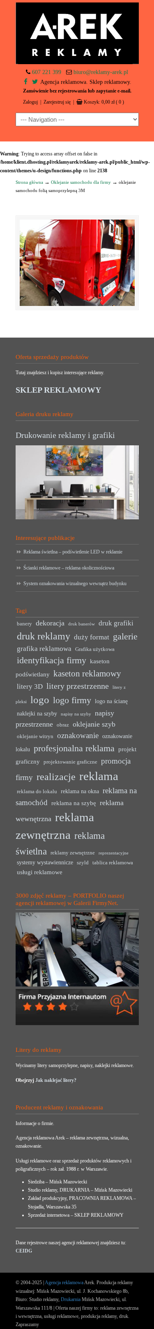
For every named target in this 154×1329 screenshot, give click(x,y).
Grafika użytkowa (95, 649)
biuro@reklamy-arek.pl (101, 72)
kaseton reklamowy (87, 673)
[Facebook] (26, 82)
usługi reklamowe (39, 871)
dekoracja (50, 623)
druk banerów (81, 624)
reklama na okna (80, 791)
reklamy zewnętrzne (73, 853)
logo (39, 699)
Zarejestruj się (57, 102)
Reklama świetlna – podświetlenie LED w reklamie (72, 552)
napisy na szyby (76, 714)
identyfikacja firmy (51, 660)
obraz (63, 725)
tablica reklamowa (112, 863)
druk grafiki (116, 623)
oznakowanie (78, 735)
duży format (91, 637)
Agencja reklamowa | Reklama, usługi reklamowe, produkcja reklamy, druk (77, 33)
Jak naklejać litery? (55, 1080)
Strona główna (29, 182)
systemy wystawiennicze (45, 862)
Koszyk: (104, 102)
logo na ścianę (111, 701)
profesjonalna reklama (74, 748)
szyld (83, 863)
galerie (125, 636)
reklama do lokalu (37, 791)
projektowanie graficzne (70, 762)
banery (24, 624)
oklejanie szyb (94, 724)
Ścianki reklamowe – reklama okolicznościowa (68, 568)
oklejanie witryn (35, 736)
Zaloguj (30, 102)
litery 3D (30, 686)
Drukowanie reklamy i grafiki (65, 435)
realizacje (56, 776)
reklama (98, 776)
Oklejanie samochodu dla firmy (81, 182)
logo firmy (72, 700)
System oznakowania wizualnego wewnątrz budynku (74, 583)
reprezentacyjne (114, 853)
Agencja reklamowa (64, 1282)
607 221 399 (46, 72)
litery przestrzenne (77, 685)
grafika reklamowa (44, 649)
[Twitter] (35, 82)
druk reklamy (43, 636)
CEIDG (24, 1251)
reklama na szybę (73, 802)
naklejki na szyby (37, 714)
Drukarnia (70, 1299)
